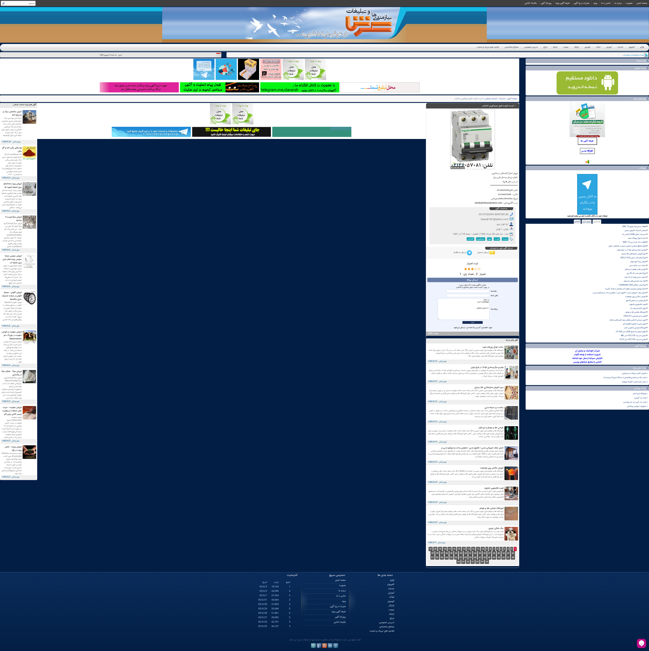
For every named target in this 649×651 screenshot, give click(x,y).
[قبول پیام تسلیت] (219, 92)
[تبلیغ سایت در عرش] (226, 79)
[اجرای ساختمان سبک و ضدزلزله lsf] (29, 123)
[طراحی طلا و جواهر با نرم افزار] (511, 439)
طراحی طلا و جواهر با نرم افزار (635, 269)
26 (494, 553)
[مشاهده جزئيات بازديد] (587, 163)
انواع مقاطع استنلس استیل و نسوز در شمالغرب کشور (627, 246)
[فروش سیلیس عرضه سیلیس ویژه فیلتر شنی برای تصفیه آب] (29, 267)
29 (480, 553)
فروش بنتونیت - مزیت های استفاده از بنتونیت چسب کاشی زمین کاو (12, 411)
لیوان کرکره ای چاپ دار (638, 308)
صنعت (566, 47)
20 (435, 549)
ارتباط (555, 47)
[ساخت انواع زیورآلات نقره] (511, 358)
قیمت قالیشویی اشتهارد (637, 304)
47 (480, 557)
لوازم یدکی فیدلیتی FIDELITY (635, 316)
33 (461, 553)
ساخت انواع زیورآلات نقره (637, 238)
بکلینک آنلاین (531, 3)
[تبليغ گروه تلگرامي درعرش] (204, 79)
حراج (545, 47)
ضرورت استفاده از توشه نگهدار (587, 354)
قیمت (497, 239)
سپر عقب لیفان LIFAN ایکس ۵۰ (634, 234)
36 (447, 553)
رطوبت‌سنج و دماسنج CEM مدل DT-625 (631, 331)
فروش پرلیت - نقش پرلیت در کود (13, 448)
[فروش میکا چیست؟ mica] (29, 228)
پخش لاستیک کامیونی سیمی (635, 230)
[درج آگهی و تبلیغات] (312, 136)
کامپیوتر (632, 47)
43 (499, 557)
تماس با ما (606, 3)
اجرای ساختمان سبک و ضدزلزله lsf (12, 113)
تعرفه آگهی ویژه (563, 3)
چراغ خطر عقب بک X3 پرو (636, 273)
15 (459, 549)
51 (461, 557)
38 (437, 553)
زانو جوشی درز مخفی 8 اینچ (636, 300)
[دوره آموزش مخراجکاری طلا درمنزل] (511, 399)
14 (464, 549)
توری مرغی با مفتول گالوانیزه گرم (634, 323)
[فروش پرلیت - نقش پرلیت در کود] (29, 458)
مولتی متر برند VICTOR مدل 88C (633, 335)
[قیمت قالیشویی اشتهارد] (511, 499)
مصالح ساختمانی (512, 47)
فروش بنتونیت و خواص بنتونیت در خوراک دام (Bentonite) (12, 335)
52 (456, 557)
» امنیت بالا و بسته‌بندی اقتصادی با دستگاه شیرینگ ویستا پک (625, 377)
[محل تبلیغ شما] (380, 92)
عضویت (629, 3)
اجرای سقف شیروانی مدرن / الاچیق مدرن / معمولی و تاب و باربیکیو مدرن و (619, 292)
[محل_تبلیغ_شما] (293, 79)
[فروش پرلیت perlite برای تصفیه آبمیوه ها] (29, 195)
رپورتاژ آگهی (546, 3)
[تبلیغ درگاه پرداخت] (139, 92)
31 (470, 553)
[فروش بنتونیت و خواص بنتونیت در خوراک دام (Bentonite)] (29, 343)
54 (447, 557)
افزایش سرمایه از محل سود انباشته (587, 358)
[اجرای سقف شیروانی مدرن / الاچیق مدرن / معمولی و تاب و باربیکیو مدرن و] (511, 459)
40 (513, 557)
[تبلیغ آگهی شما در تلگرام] (300, 92)
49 (470, 557)
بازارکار (576, 47)
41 (508, 557)
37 (442, 553)
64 (458, 561)
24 (503, 553)
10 (483, 549)
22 (513, 553)
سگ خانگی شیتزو (496, 528)
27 (489, 553)
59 (482, 561)
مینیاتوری (480, 239)
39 (432, 553)
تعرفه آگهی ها (587, 141)
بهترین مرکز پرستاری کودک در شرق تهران (631, 249)
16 (454, 549)
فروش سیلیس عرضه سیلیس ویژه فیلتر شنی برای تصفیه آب (12, 259)
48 (475, 557)
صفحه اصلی (641, 3)
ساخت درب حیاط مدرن (637, 265)
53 (451, 557)
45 (489, 557)
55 (442, 557)
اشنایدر (470, 239)
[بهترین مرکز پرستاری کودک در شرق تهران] (511, 379)
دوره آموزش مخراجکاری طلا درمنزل (633, 253)
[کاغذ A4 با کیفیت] (248, 79)
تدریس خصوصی (531, 47)
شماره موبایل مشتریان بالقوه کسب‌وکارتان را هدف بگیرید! (625, 288)
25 (499, 553)
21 (430, 549)
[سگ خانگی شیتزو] (511, 540)
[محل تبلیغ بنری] (231, 136)
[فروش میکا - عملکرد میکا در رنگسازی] (29, 383)
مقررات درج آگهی (582, 3)
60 (477, 561)
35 (451, 553)
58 (487, 561)
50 (465, 557)
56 (437, 557)
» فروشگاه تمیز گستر (640, 393)
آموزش (609, 47)
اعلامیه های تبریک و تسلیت (488, 47)
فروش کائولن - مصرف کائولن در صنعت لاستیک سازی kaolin (12, 296)
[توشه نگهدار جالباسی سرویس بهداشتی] (271, 79)
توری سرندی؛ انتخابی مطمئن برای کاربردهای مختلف (627, 320)
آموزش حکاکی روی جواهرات (635, 296)
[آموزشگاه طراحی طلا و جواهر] (511, 520)
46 (484, 557)
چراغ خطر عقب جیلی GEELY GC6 (633, 257)
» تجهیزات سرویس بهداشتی (637, 406)
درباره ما (618, 3)
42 (503, 557)
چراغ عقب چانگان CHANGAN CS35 (632, 285)
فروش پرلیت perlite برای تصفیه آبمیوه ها (13, 185)
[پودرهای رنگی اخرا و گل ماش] (29, 159)
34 (456, 553)
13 (468, 549)
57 (432, 557)
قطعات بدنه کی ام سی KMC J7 (634, 242)
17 (449, 549)
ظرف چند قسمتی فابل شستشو (635, 281)
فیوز (489, 239)
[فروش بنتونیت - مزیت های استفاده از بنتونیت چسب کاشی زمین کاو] (29, 419)
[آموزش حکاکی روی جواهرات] (511, 479)
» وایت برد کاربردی (641, 397)
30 (475, 553)
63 (463, 561)
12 (473, 549)
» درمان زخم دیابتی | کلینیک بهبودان (635, 381)
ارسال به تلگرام (460, 253)
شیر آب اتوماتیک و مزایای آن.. (633, 55)
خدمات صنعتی (491, 98)
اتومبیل (587, 47)
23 (508, 553)
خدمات (620, 47)
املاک (598, 47)
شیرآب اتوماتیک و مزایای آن (587, 351)
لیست (505, 239)
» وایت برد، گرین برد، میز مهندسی (635, 402)
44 (494, 557)
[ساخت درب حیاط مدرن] (511, 419)
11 (478, 549)
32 (465, 553)
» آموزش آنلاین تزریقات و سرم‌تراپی (635, 373)
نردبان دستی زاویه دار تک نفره (635, 277)
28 (484, 553)
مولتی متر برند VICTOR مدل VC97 (633, 339)
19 (440, 549)
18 (445, 549)
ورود (595, 3)
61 (473, 561)
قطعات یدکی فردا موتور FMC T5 (634, 226)
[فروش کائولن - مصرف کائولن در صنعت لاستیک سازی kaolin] (29, 304)
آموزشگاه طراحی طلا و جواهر (635, 312)
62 (468, 561)
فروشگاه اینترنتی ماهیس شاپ (635, 327)
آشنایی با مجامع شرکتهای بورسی (587, 362)
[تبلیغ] (315, 79)
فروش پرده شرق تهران (638, 261)
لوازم (642, 47)
